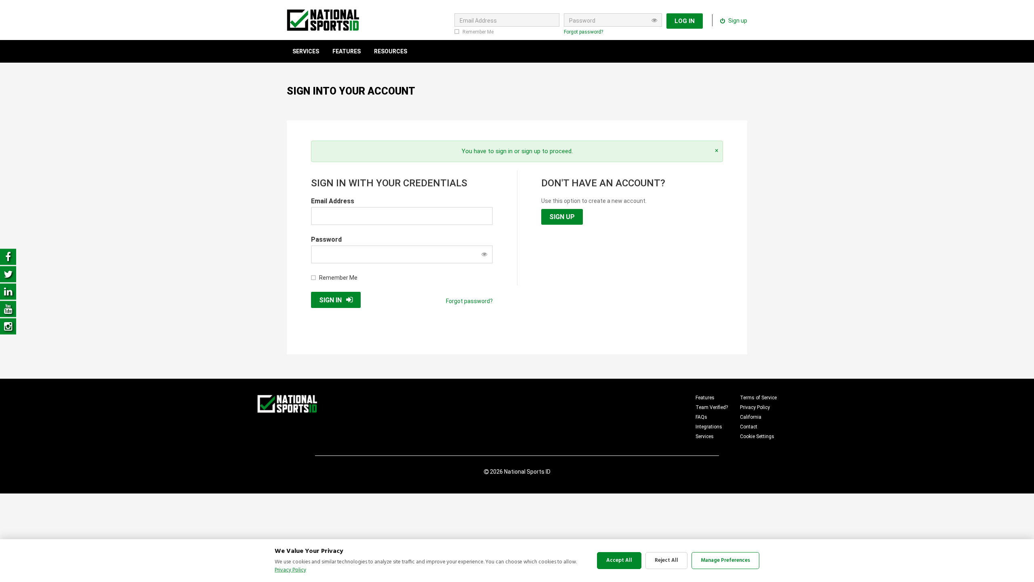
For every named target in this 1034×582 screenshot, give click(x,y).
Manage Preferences (725, 560)
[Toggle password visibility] (654, 20)
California (750, 417)
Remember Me (478, 32)
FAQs (701, 417)
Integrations (709, 427)
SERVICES (305, 51)
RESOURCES (390, 51)
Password (326, 239)
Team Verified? (712, 407)
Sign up (737, 20)
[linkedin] (8, 291)
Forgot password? (583, 32)
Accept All (619, 560)
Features (705, 398)
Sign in (330, 300)
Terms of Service (758, 398)
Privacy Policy (755, 407)
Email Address (332, 201)
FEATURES (346, 51)
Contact (748, 427)
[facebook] (8, 256)
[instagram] (8, 326)
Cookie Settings (757, 436)
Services (705, 436)
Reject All (666, 560)
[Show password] (484, 254)
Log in (685, 21)
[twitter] (8, 274)
